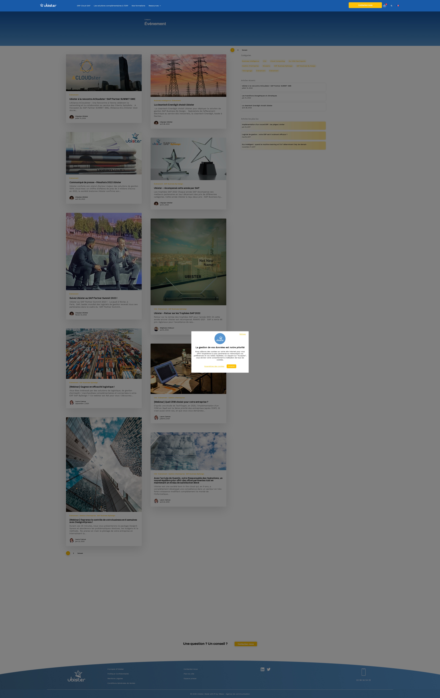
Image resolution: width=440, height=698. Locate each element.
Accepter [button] (231, 366)
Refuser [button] (242, 334)
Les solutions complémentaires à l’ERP (111, 6)
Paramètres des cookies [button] (214, 366)
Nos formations (138, 6)
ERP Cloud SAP (83, 6)
